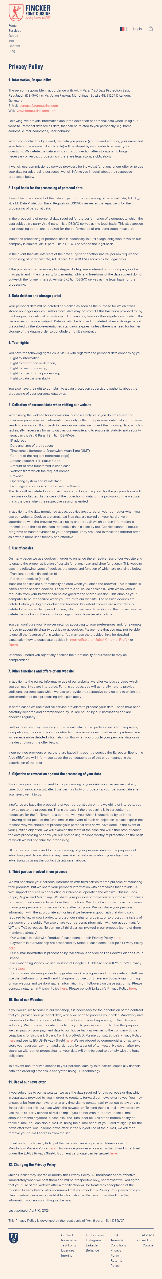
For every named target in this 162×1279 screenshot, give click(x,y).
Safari (99, 640)
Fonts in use (95, 1235)
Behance (92, 1251)
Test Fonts (68, 1245)
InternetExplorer (81, 640)
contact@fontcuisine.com (38, 106)
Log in (137, 29)
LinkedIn (92, 1245)
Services (14, 31)
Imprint (66, 1256)
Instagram (93, 1240)
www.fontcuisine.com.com (36, 111)
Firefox (124, 640)
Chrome (111, 640)
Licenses (67, 1251)
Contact (14, 46)
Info (11, 41)
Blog (11, 51)
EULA (114, 1235)
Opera (13, 645)
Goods (13, 36)
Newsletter (69, 1240)
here (117, 938)
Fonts (12, 26)
